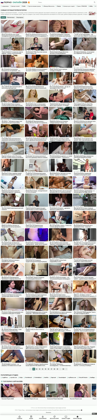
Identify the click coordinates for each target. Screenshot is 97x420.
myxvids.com (13, 377)
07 (51, 369)
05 (45, 369)
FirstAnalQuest (38, 377)
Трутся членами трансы (34, 6)
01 (33, 369)
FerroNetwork (28, 377)
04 (42, 369)
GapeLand (53, 377)
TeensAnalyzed (62, 377)
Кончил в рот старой (69, 6)
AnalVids (46, 377)
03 (39, 369)
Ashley (91, 6)
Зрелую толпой (15, 6)
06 (48, 369)
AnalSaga (92, 377)
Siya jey (59, 6)
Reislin (24, 6)
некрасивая (5, 6)
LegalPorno (5, 377)
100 (63, 369)
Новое (31, 418)
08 (54, 369)
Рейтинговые (10, 17)
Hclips (21, 377)
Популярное (42, 418)
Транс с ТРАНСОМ (82, 6)
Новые (3, 17)
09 (57, 369)
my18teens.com (72, 377)
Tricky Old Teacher (83, 377)
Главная (19, 418)
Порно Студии (66, 418)
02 (36, 369)
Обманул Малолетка (49, 6)
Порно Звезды (77, 418)
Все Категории (54, 418)
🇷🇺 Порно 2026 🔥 (15, 2)
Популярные (20, 17)
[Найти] (94, 2)
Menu (93, 413)
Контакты (48, 412)
